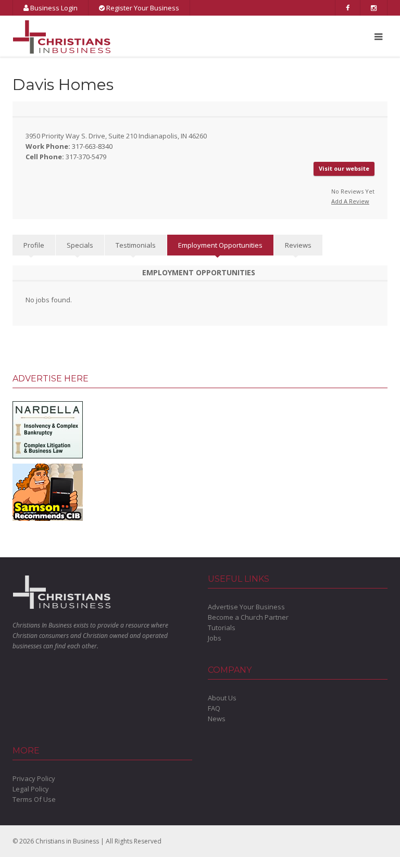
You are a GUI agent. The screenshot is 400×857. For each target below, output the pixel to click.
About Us (222, 697)
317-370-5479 (86, 156)
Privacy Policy (33, 778)
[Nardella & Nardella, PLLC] (47, 429)
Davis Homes (63, 84)
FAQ (214, 708)
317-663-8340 (92, 146)
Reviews (298, 245)
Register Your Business (142, 7)
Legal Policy (30, 789)
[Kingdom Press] (47, 491)
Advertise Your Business (246, 606)
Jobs (214, 638)
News (217, 718)
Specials (80, 245)
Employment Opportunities (220, 245)
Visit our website (344, 168)
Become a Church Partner (248, 617)
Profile (33, 245)
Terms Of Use (34, 799)
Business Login (53, 7)
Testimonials (136, 245)
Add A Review (350, 201)
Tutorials (221, 627)
